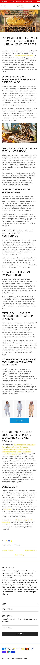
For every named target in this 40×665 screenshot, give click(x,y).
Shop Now (19, 421)
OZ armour (8, 509)
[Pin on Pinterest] (11, 541)
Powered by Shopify (21, 658)
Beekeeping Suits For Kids (18, 449)
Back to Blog (19, 555)
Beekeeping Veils (13, 447)
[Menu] (2, 6)
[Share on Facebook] (9, 541)
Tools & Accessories (24, 452)
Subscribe (20, 634)
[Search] (6, 6)
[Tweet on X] (6, 541)
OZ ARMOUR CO (10, 658)
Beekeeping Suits (20, 445)
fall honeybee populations (24, 55)
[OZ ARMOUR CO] (20, 6)
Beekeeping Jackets (12, 454)
